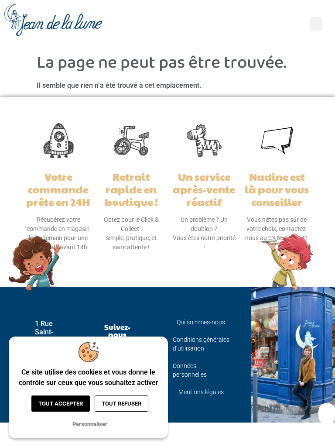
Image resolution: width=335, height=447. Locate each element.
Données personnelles (190, 370)
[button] (316, 24)
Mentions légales (201, 392)
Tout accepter (60, 403)
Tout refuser (121, 403)
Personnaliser (89, 424)
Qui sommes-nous (201, 322)
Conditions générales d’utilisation (201, 344)
